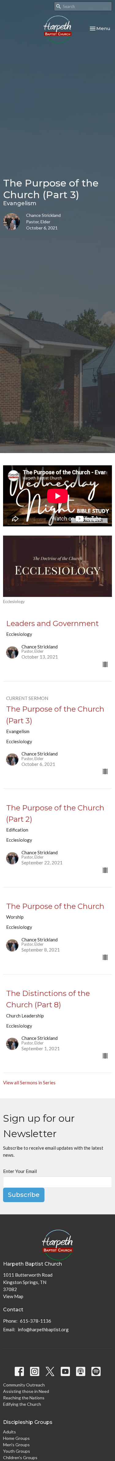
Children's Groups (20, 1457)
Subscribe (24, 1194)
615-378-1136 (35, 1321)
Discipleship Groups (27, 1422)
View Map (13, 1296)
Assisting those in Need (26, 1391)
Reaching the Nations (23, 1397)
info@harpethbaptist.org (43, 1329)
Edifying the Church (22, 1404)
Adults (9, 1431)
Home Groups (16, 1438)
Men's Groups (16, 1444)
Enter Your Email (20, 1171)
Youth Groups (16, 1451)
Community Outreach (24, 1384)
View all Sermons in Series (29, 1082)
